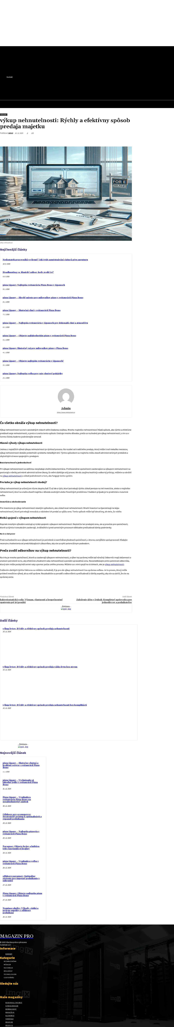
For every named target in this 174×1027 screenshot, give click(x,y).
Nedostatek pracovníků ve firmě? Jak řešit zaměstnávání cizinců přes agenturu (45, 259)
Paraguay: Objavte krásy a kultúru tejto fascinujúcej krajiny (21, 847)
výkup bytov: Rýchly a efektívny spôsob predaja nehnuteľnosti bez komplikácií (45, 705)
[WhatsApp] (107, 139)
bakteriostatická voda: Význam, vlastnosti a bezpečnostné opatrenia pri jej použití (31, 601)
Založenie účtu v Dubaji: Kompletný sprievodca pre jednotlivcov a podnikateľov (104, 601)
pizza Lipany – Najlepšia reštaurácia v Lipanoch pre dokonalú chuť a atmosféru (45, 323)
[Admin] (66, 396)
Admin (10, 133)
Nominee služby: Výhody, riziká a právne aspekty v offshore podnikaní (20, 910)
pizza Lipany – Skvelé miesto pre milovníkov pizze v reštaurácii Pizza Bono (43, 297)
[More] (127, 139)
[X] (71, 87)
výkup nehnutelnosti (12, 475)
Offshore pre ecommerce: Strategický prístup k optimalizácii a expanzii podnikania (22, 816)
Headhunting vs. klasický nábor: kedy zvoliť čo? (28, 272)
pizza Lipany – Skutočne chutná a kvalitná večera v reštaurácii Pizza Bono (21, 765)
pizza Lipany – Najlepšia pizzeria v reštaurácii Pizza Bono (21, 832)
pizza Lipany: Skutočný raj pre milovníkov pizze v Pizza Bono (35, 348)
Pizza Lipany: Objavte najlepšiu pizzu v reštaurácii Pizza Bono (22, 894)
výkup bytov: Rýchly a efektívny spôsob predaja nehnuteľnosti (36, 628)
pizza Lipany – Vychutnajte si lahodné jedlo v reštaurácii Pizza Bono (20, 782)
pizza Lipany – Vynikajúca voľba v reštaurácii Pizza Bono (21, 862)
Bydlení (4, 114)
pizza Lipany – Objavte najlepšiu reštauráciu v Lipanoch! (33, 361)
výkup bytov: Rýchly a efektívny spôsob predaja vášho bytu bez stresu (40, 667)
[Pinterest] (97, 139)
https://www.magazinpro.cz (66, 412)
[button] (70, 92)
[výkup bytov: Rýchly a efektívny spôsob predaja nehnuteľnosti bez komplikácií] (117, 721)
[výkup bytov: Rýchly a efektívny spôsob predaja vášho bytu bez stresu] (117, 682)
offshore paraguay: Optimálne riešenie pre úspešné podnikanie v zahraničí (21, 878)
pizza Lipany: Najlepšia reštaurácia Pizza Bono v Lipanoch (34, 285)
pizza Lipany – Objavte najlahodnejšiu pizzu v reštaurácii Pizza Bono (39, 335)
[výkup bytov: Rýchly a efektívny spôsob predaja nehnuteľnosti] (117, 644)
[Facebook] (66, 87)
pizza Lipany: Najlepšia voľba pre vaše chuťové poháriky (33, 373)
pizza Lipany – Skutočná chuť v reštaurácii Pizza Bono (31, 310)
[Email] (117, 139)
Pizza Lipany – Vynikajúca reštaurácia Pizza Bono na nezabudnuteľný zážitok (17, 799)
